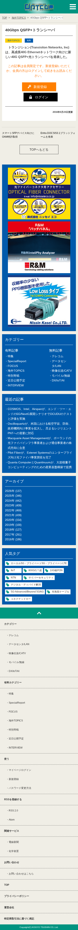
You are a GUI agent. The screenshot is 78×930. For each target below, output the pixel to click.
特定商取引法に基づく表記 (19, 918)
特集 (11, 356)
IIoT (13, 570)
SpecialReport (17, 361)
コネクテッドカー (21, 598)
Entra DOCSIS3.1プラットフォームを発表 (58, 135)
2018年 (10, 529)
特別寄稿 (13, 375)
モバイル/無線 (61, 375)
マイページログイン (20, 770)
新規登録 (14, 779)
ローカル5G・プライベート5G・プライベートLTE (39, 563)
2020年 (10, 519)
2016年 (10, 539)
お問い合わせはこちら (21, 873)
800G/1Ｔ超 (35, 570)
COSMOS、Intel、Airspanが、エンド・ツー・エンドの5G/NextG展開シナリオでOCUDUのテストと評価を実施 (40, 413)
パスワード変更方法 (20, 788)
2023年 (10, 505)
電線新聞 (14, 842)
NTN (13, 577)
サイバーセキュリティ (40, 577)
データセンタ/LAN (19, 644)
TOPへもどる (39, 149)
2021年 (10, 515)
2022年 (10, 510)
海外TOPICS (16, 370)
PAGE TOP (39, 613)
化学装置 (14, 851)
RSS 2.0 (13, 810)
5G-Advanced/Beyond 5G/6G (27, 591)
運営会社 (9, 907)
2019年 (10, 524)
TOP (6, 884)
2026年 (10, 491)
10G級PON (56, 570)
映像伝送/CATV (62, 370)
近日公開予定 (16, 380)
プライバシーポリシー (16, 896)
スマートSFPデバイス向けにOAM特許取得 (18, 135)
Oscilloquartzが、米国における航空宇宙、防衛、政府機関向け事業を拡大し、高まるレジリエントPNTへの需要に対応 (40, 428)
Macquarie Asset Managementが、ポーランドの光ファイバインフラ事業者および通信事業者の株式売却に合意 (40, 442)
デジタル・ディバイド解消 (26, 584)
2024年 (10, 500)
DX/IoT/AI (58, 380)
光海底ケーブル (60, 591)
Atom (12, 819)
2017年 (10, 534)
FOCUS (13, 366)
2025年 (10, 495)
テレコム (57, 356)
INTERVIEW (16, 385)
